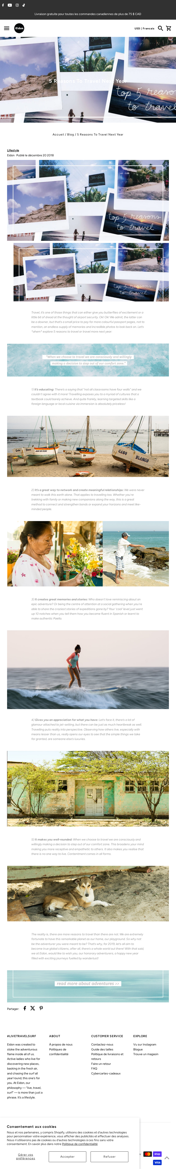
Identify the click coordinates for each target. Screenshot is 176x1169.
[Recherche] (160, 28)
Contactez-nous (102, 1044)
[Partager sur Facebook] (25, 1009)
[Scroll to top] (167, 1158)
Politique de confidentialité (80, 1144)
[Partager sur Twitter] (32, 1009)
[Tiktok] (23, 5)
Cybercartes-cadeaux (106, 1073)
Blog (70, 134)
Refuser (109, 1156)
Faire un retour (101, 1064)
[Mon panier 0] (168, 28)
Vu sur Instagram (144, 1044)
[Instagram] (17, 5)
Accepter (67, 1156)
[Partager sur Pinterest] (41, 1009)
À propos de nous (61, 1044)
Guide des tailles (102, 1049)
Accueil (58, 134)
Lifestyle (13, 150)
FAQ (94, 1068)
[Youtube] (9, 5)
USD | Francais (145, 28)
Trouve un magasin (145, 1054)
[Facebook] (2, 5)
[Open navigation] (6, 28)
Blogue (138, 1049)
